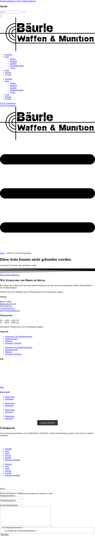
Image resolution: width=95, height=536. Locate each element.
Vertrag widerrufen (47, 423)
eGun (7, 70)
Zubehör (13, 63)
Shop (7, 57)
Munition (13, 61)
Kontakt (8, 458)
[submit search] (24, 12)
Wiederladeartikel (17, 66)
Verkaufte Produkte (12, 460)
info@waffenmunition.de (10, 310)
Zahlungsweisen (11, 339)
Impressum (9, 399)
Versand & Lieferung (13, 343)
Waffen (13, 59)
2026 (1, 387)
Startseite (8, 55)
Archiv (12, 68)
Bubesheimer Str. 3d (8, 304)
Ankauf (8, 455)
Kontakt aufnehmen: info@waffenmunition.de (18, 1)
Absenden (4, 535)
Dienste (8, 72)
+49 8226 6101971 (7, 308)
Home (2, 253)
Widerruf (8, 341)
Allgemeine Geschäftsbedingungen (18, 336)
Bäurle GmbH (5, 392)
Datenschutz (10, 397)
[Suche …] (1, 17)
